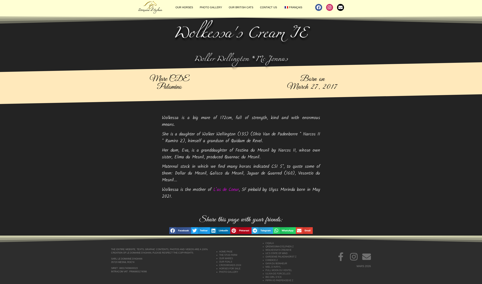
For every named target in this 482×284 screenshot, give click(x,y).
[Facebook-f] (341, 256)
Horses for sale (229, 268)
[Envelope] (340, 7)
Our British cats (241, 7)
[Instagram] (329, 7)
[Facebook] (318, 7)
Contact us (268, 7)
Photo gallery (211, 7)
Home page (226, 251)
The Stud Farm (228, 255)
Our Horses (184, 7)
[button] (180, 230)
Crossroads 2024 (230, 265)
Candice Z (271, 260)
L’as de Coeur (226, 189)
